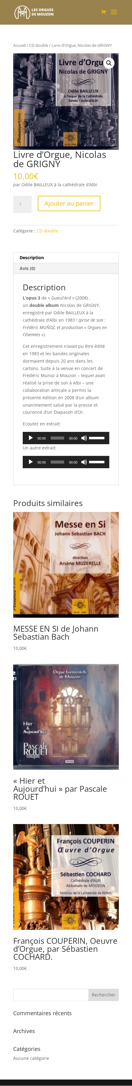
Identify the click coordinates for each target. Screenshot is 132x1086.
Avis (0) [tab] (27, 268)
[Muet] (84, 438)
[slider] (97, 437)
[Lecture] (31, 438)
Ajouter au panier (69, 203)
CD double (38, 45)
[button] (109, 63)
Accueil (19, 45)
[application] (66, 438)
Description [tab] (32, 257)
